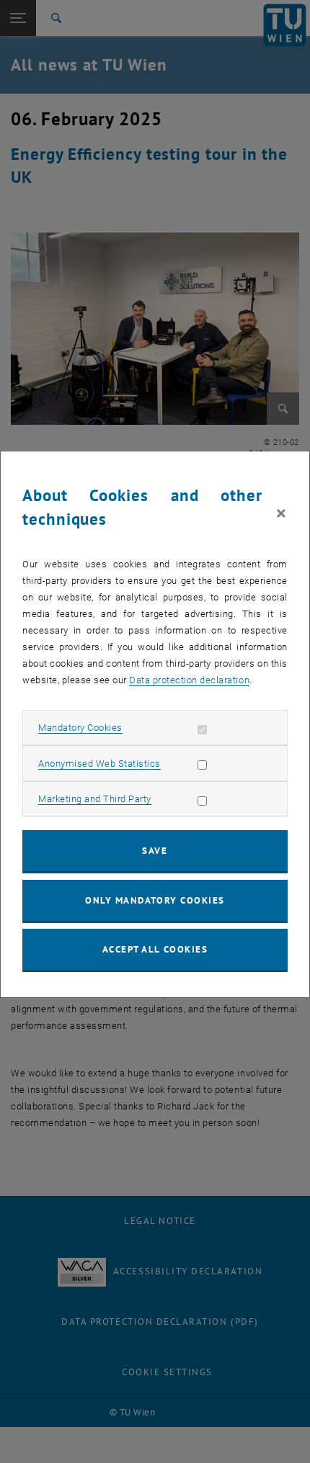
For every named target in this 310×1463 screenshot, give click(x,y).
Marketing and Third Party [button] (94, 798)
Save (154, 851)
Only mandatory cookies (155, 900)
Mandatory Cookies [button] (80, 727)
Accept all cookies (155, 949)
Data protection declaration (189, 680)
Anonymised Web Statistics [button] (99, 763)
